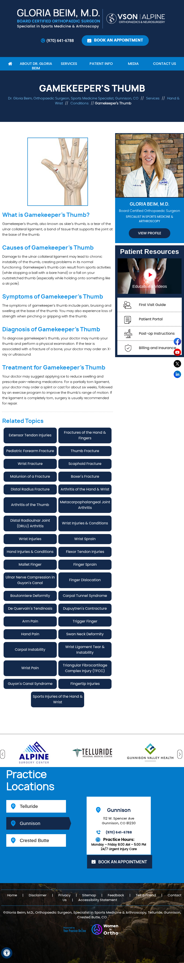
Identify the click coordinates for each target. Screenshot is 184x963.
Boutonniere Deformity (30, 596)
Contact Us (164, 64)
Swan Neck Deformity (85, 634)
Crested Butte (34, 840)
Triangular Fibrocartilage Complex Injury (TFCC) (85, 668)
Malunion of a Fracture (30, 476)
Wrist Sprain (85, 539)
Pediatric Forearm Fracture (30, 451)
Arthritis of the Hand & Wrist (85, 489)
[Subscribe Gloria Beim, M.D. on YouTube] (178, 353)
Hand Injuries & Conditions (30, 552)
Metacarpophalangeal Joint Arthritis (85, 505)
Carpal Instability (30, 649)
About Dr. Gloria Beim (36, 66)
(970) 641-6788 (60, 40)
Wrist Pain (30, 668)
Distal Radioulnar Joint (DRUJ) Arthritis (30, 523)
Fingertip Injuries (85, 684)
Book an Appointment (118, 40)
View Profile (149, 233)
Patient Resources (149, 251)
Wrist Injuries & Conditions (85, 523)
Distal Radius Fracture (30, 489)
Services (69, 64)
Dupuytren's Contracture (85, 608)
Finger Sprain (85, 564)
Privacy (64, 895)
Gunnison (30, 823)
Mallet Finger (30, 564)
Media (133, 64)
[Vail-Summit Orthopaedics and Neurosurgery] (136, 18)
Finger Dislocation (85, 580)
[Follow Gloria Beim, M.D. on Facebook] (178, 342)
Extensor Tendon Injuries (30, 435)
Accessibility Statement (97, 900)
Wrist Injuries (30, 539)
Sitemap (89, 895)
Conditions (80, 103)
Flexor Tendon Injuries (85, 552)
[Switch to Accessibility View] (6, 953)
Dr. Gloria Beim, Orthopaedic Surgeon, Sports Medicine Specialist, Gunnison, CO (73, 98)
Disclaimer (38, 895)
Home (10, 63)
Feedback (116, 895)
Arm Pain (30, 621)
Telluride (29, 806)
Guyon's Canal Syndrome (30, 684)
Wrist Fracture (30, 464)
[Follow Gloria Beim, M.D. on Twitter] (178, 364)
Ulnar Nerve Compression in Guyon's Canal (30, 580)
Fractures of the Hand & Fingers (85, 435)
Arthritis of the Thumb (30, 505)
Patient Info (101, 64)
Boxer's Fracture (85, 476)
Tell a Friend (146, 895)
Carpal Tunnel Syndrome (85, 596)
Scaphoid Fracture (84, 464)
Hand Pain (30, 634)
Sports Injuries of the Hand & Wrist (58, 699)
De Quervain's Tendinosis (30, 608)
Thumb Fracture (85, 451)
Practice (30, 781)
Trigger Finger (85, 621)
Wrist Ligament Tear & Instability (85, 649)
